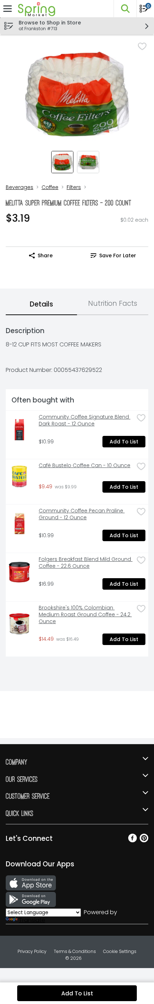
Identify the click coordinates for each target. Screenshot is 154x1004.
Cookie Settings (119, 951)
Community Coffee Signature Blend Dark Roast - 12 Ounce (84, 420)
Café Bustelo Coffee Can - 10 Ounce (84, 465)
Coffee (50, 187)
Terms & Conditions (75, 951)
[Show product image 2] (88, 162)
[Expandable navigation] (7, 8)
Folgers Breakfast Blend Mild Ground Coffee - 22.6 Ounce (86, 563)
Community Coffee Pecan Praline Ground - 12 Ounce (82, 514)
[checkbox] (142, 46)
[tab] (41, 304)
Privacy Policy (32, 951)
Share (45, 255)
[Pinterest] (144, 840)
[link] (113, 255)
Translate (32, 920)
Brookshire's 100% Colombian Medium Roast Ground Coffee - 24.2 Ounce (85, 614)
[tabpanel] (77, 488)
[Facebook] (132, 840)
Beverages (19, 187)
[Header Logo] (35, 9)
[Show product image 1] (62, 162)
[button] (125, 8)
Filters (74, 187)
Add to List (124, 441)
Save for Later (117, 255)
